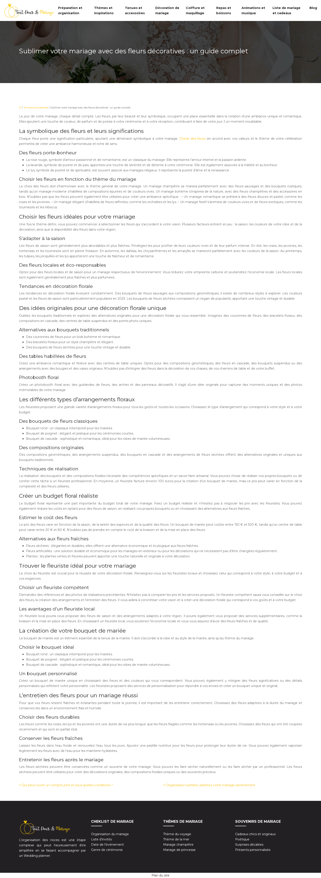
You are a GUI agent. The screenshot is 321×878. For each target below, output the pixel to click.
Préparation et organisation (70, 10)
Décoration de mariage (167, 10)
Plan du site (160, 875)
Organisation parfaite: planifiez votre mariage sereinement (210, 785)
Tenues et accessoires (135, 10)
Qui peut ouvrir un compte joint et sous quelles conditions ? (67, 785)
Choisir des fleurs (193, 139)
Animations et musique (253, 10)
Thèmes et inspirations (104, 10)
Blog (313, 8)
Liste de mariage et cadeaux (286, 10)
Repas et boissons (223, 10)
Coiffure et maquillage (195, 10)
